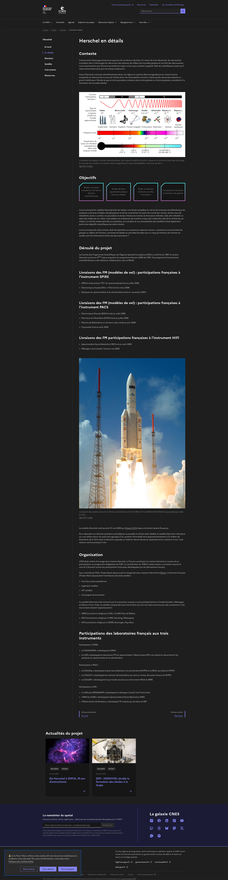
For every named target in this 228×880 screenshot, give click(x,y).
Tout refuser (48, 869)
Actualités (60, 22)
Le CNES (46, 22)
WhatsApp (151, 836)
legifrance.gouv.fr (122, 862)
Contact (131, 874)
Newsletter (154, 5)
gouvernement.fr (142, 862)
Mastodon (174, 828)
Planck (163, 572)
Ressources (141, 5)
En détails (49, 52)
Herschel (63, 30)
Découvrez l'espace (106, 22)
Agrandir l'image (86, 166)
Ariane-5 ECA (131, 528)
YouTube (182, 820)
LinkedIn (167, 820)
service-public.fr (162, 862)
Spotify (159, 836)
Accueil (45, 30)
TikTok (174, 820)
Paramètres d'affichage (174, 5)
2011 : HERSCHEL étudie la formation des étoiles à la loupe (112, 782)
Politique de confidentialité (21, 861)
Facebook (159, 820)
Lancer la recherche (182, 11)
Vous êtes (143, 22)
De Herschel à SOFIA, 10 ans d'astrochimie (67, 780)
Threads (159, 828)
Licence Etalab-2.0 (127, 879)
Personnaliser (29, 869)
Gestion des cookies (117, 874)
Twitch (151, 828)
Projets (54, 30)
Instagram (151, 820)
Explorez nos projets (86, 22)
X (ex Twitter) (182, 828)
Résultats (49, 58)
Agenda (71, 22)
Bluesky (167, 828)
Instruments (50, 69)
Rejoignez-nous (127, 22)
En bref (48, 46)
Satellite (48, 64)
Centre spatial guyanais (121, 5)
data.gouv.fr (120, 867)
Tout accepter (67, 869)
